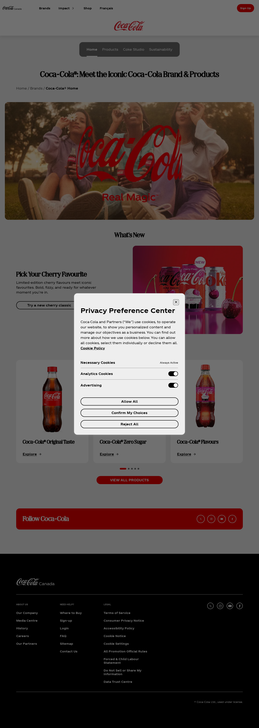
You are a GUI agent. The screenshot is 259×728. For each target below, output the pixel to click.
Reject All (129, 424)
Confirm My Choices (129, 413)
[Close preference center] (176, 302)
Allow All (129, 401)
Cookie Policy (93, 348)
